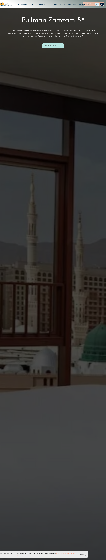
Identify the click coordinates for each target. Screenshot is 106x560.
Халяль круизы (84, 4)
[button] (53, 45)
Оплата (33, 4)
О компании (52, 4)
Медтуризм (72, 4)
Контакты (41, 4)
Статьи (62, 4)
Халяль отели (22, 4)
